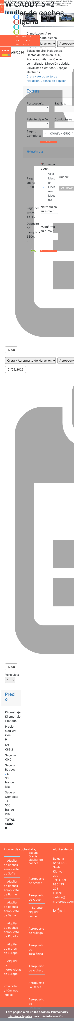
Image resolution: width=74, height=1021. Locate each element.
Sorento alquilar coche (36, 912)
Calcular (48, 141)
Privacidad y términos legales (11, 990)
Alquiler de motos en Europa (11, 948)
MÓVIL (59, 910)
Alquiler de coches (16, 849)
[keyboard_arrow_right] (9, 55)
